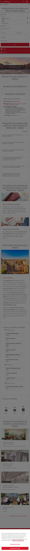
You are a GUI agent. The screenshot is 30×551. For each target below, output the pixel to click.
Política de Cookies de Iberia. (18, 540)
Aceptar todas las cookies (15, 548)
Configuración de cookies (15, 544)
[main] (15, 540)
